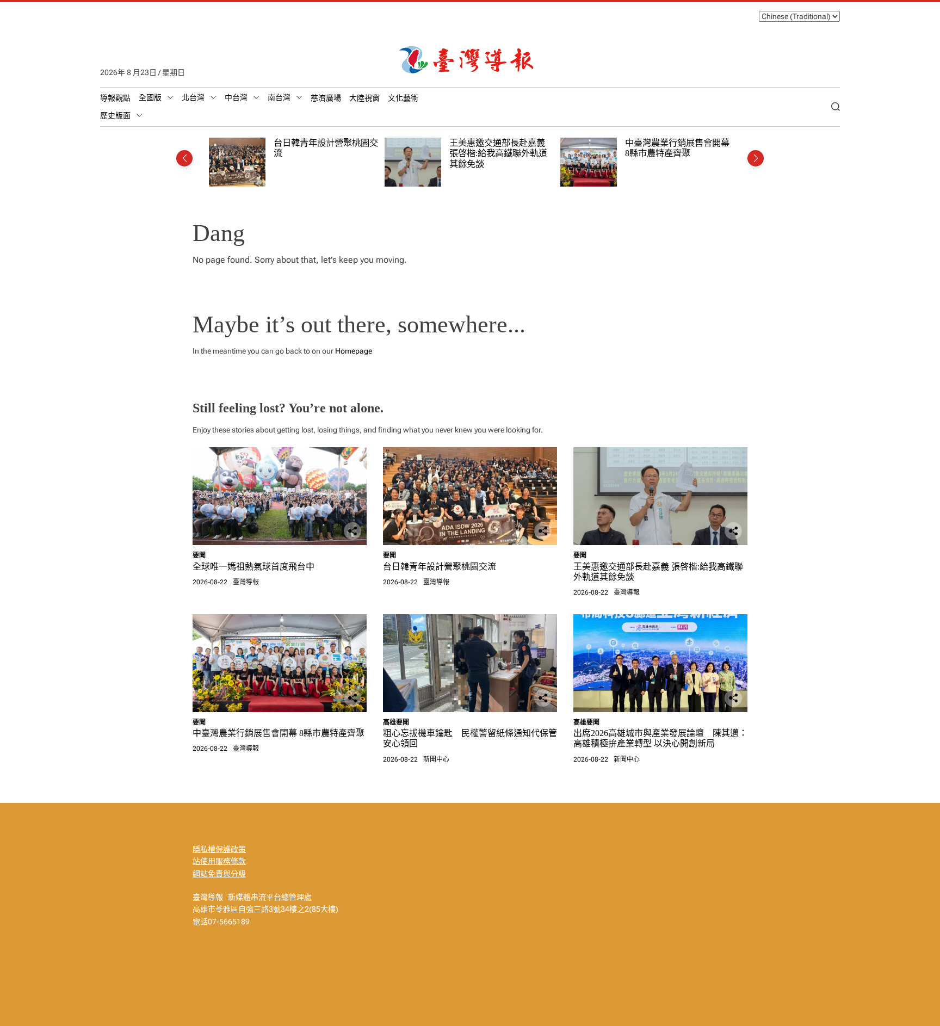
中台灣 (236, 97)
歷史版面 (115, 115)
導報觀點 (115, 98)
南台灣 (279, 97)
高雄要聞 (396, 722)
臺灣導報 (246, 582)
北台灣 (193, 97)
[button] (184, 158)
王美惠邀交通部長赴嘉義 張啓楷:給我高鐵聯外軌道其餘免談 (498, 153)
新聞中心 (436, 759)
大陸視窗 (364, 98)
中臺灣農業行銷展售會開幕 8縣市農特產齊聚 (677, 148)
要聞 (199, 555)
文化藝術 (403, 98)
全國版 (150, 97)
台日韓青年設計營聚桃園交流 (439, 566)
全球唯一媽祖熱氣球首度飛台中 (253, 566)
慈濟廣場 (326, 98)
